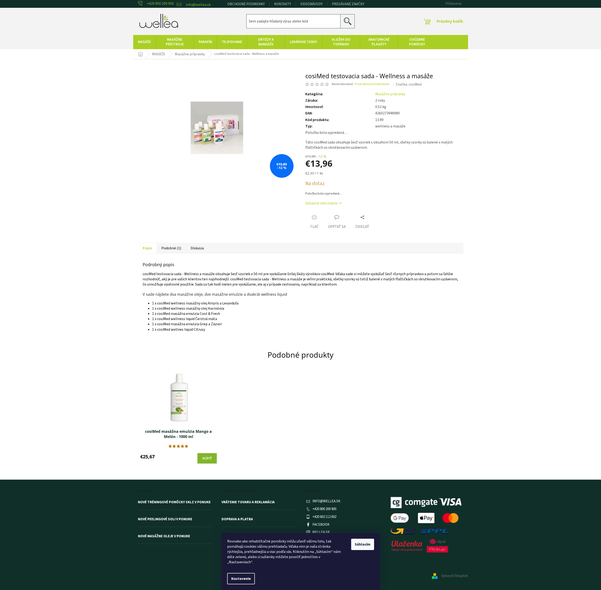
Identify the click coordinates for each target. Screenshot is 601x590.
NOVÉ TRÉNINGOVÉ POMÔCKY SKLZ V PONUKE (174, 502)
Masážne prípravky (390, 94)
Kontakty (282, 4)
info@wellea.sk (326, 501)
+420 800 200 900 (324, 509)
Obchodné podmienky (246, 4)
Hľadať (349, 21)
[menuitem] (144, 42)
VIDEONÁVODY (311, 4)
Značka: (409, 84)
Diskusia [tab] (197, 248)
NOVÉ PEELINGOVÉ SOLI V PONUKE (165, 519)
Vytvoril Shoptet (454, 575)
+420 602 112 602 (324, 516)
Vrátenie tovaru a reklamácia (248, 502)
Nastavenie (241, 578)
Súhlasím (363, 544)
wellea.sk (321, 532)
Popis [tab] (147, 248)
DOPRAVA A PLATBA (237, 519)
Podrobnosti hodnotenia (372, 84)
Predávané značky (348, 4)
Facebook (320, 524)
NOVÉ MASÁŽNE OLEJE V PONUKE (164, 536)
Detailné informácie (321, 203)
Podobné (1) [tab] (171, 248)
